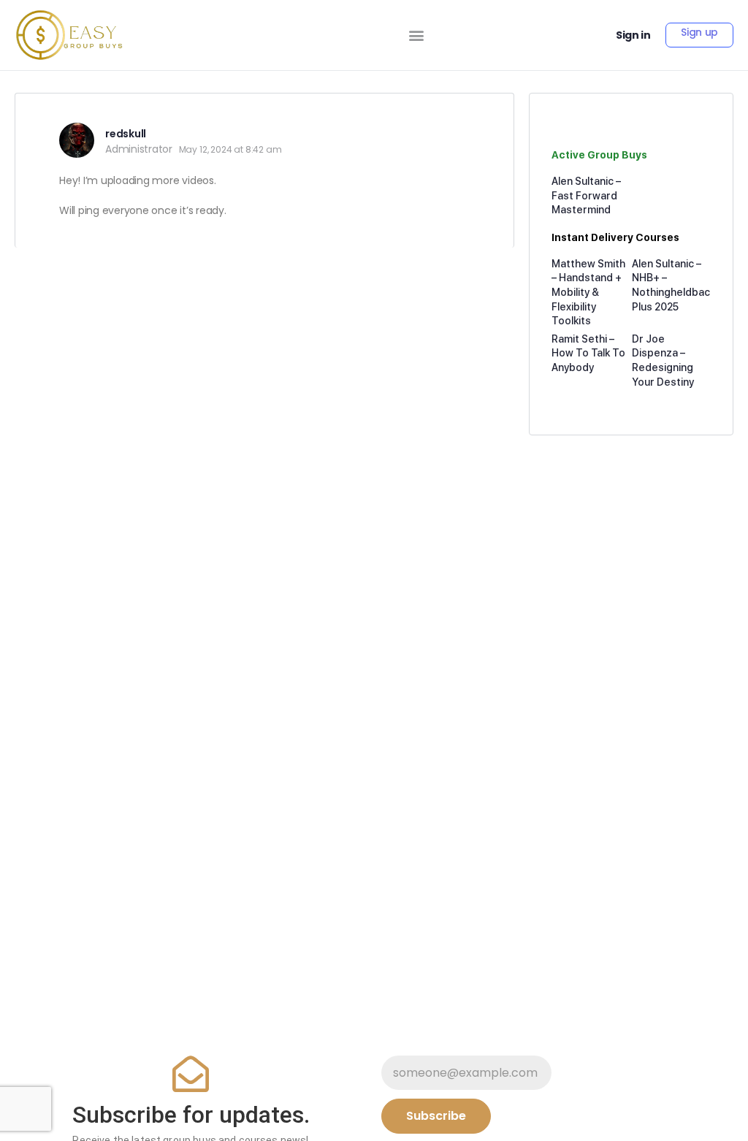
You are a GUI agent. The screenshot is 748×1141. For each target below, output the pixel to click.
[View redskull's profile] (76, 140)
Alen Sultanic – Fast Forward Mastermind (586, 195)
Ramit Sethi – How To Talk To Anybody (588, 353)
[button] (417, 35)
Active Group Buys (599, 155)
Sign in (633, 35)
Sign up (699, 32)
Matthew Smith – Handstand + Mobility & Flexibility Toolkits (588, 292)
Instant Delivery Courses (615, 237)
